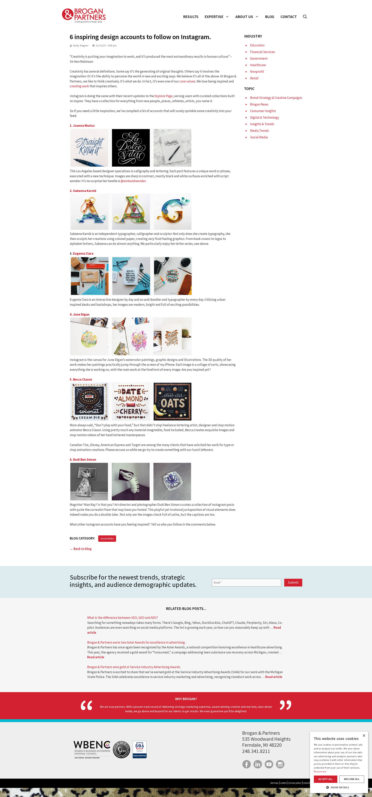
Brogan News (259, 104)
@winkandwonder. (133, 181)
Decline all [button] (352, 779)
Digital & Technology (264, 117)
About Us (244, 16)
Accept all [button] (325, 779)
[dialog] (339, 762)
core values (187, 81)
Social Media (107, 538)
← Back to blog (81, 549)
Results (190, 16)
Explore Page (164, 96)
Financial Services (262, 52)
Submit (293, 582)
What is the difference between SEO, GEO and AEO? (122, 618)
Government (259, 58)
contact (306, 783)
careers (283, 783)
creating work (79, 86)
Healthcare (258, 65)
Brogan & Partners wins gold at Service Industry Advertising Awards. (134, 667)
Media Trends (259, 130)
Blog (269, 16)
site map (274, 783)
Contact (289, 16)
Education (257, 45)
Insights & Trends (262, 124)
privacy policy (295, 783)
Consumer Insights (263, 111)
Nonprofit (257, 71)
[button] (305, 16)
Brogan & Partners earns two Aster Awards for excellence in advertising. (136, 642)
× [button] (363, 735)
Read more (320, 771)
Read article (95, 657)
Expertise (214, 16)
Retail (254, 78)
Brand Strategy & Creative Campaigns (276, 98)
